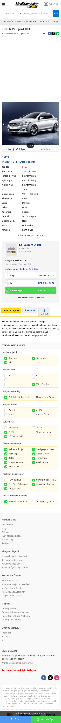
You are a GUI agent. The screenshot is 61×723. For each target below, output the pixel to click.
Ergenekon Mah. (27, 162)
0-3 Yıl (39, 410)
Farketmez (14, 410)
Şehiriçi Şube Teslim (46, 480)
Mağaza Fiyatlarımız (12, 595)
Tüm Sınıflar (42, 384)
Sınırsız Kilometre (17, 501)
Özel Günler (42, 462)
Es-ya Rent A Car (30, 244)
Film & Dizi (13, 466)
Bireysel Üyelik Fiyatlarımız (15, 567)
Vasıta (20, 21)
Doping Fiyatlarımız (11, 619)
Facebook (6, 633)
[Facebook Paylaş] (50, 33)
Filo (10, 362)
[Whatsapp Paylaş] (57, 33)
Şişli (15, 162)
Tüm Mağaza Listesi (12, 536)
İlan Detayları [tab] (11, 310)
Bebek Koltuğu (16, 449)
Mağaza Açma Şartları (12, 588)
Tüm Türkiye (14, 480)
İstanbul (6, 162)
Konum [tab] (31, 310)
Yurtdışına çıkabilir (45, 501)
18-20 (39, 427)
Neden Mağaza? (10, 580)
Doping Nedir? (9, 608)
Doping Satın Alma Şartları (15, 612)
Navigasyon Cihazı (45, 449)
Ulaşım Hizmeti (16, 462)
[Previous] (3, 124)
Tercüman (41, 458)
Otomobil (44, 21)
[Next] (57, 124)
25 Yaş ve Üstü (15, 436)
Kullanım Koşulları (11, 564)
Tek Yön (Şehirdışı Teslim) (18, 484)
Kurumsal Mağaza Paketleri (16, 584)
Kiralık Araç (31, 21)
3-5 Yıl (11, 414)
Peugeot (57, 21)
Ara (56, 13)
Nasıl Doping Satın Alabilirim (16, 616)
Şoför (11, 458)
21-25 (11, 432)
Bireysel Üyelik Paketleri (14, 556)
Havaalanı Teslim (45, 484)
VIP (38, 362)
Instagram (7, 636)
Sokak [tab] (44, 313)
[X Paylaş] (53, 33)
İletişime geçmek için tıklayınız (20, 670)
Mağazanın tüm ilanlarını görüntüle (21, 269)
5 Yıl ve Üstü (42, 414)
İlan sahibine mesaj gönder (31, 298)
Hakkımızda (7, 524)
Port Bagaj (13, 453)
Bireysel (12, 358)
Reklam (5, 532)
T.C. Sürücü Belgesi (18, 397)
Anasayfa (8, 21)
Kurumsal (41, 358)
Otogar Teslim (15, 488)
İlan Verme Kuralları (12, 560)
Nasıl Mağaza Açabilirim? (14, 592)
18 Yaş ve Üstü (43, 432)
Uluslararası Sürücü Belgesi (46, 397)
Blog (4, 528)
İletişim (5, 543)
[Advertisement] (30, 69)
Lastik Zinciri (42, 453)
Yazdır (26, 34)
